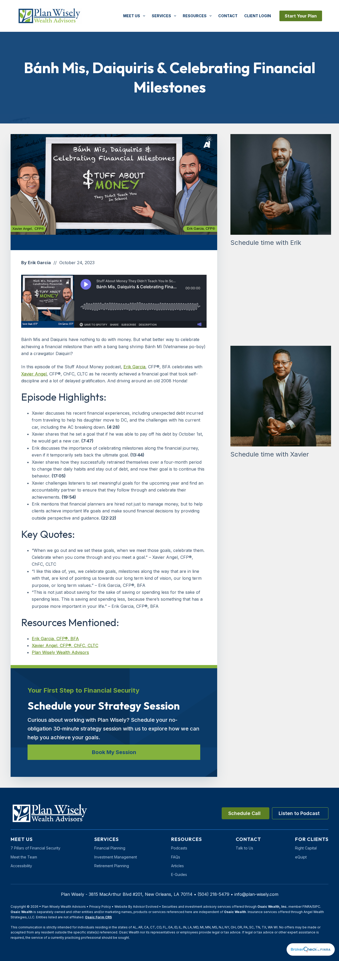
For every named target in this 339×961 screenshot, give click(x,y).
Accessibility (21, 865)
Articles (177, 865)
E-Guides (179, 874)
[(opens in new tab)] (311, 949)
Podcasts (179, 848)
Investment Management (115, 857)
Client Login (257, 16)
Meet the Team (24, 857)
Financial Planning (109, 848)
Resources (195, 16)
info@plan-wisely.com (256, 894)
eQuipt (301, 857)
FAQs (175, 857)
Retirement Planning (111, 865)
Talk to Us (244, 848)
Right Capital (306, 848)
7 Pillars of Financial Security (35, 848)
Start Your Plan (301, 16)
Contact (228, 16)
